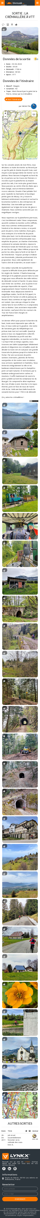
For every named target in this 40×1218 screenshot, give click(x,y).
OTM (35, 159)
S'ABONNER (20, 1199)
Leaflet (29, 159)
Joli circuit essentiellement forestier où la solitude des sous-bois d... (15, 1140)
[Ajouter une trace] (12, 24)
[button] (20, 133)
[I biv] (4, 29)
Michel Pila (26, 106)
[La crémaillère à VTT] (20, 41)
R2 (16, 88)
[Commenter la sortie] (3, 24)
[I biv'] (16, 24)
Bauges (16, 86)
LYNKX (27, 1162)
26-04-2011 (3, 1137)
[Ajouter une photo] (8, 24)
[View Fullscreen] (5, 121)
